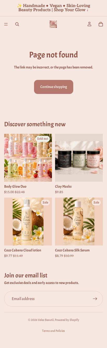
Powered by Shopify (67, 320)
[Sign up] (95, 298)
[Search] (17, 24)
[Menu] (6, 24)
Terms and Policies (53, 331)
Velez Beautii (46, 320)
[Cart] (100, 24)
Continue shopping (53, 87)
